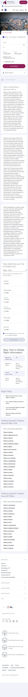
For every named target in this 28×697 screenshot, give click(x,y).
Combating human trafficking (17, 667)
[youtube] (13, 621)
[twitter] (7, 621)
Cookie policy (5, 665)
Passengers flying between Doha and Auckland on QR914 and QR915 (14, 6)
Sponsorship (4, 570)
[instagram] (17, 621)
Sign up (22, 10)
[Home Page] (2, 80)
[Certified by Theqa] (7, 608)
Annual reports (4, 574)
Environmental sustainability (8, 577)
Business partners (5, 593)
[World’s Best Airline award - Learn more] (4, 633)
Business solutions (5, 588)
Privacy (17, 665)
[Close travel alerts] (25, 6)
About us (3, 563)
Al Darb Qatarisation (6, 572)
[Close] (1, 2)
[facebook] (3, 621)
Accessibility (5, 667)
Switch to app (23, 2)
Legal (12, 665)
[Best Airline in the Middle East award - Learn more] (4, 654)
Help (2, 598)
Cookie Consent (12, 670)
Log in (17, 10)
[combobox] (14, 270)
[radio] (14, 281)
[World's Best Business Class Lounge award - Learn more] (4, 647)
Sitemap (4, 670)
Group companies (5, 582)
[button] (15, 397)
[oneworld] (5, 10)
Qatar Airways (4, 559)
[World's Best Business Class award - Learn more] (4, 640)
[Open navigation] (26, 10)
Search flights (14, 339)
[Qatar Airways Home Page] (2, 10)
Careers (3, 565)
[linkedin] (10, 621)
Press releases (4, 568)
